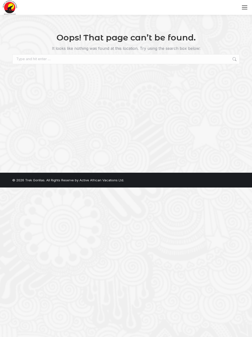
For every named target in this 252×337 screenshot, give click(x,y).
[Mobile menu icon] (245, 7)
